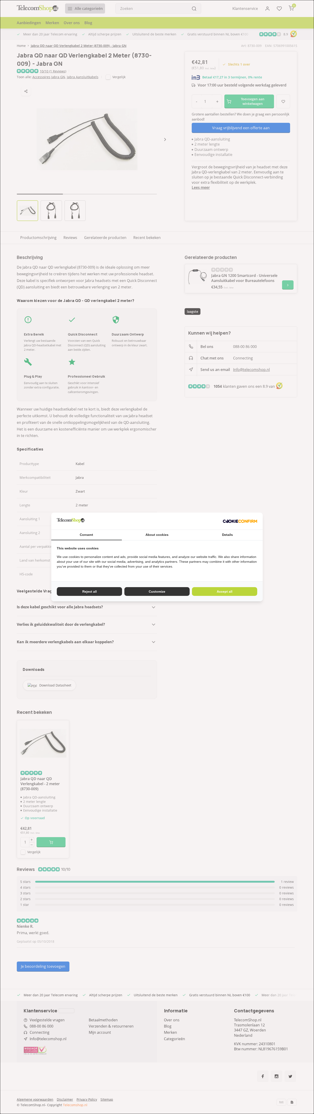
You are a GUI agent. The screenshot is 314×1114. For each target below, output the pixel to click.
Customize (157, 591)
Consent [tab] (86, 535)
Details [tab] (227, 535)
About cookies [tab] (157, 535)
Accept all (224, 591)
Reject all (89, 591)
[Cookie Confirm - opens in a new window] (240, 521)
